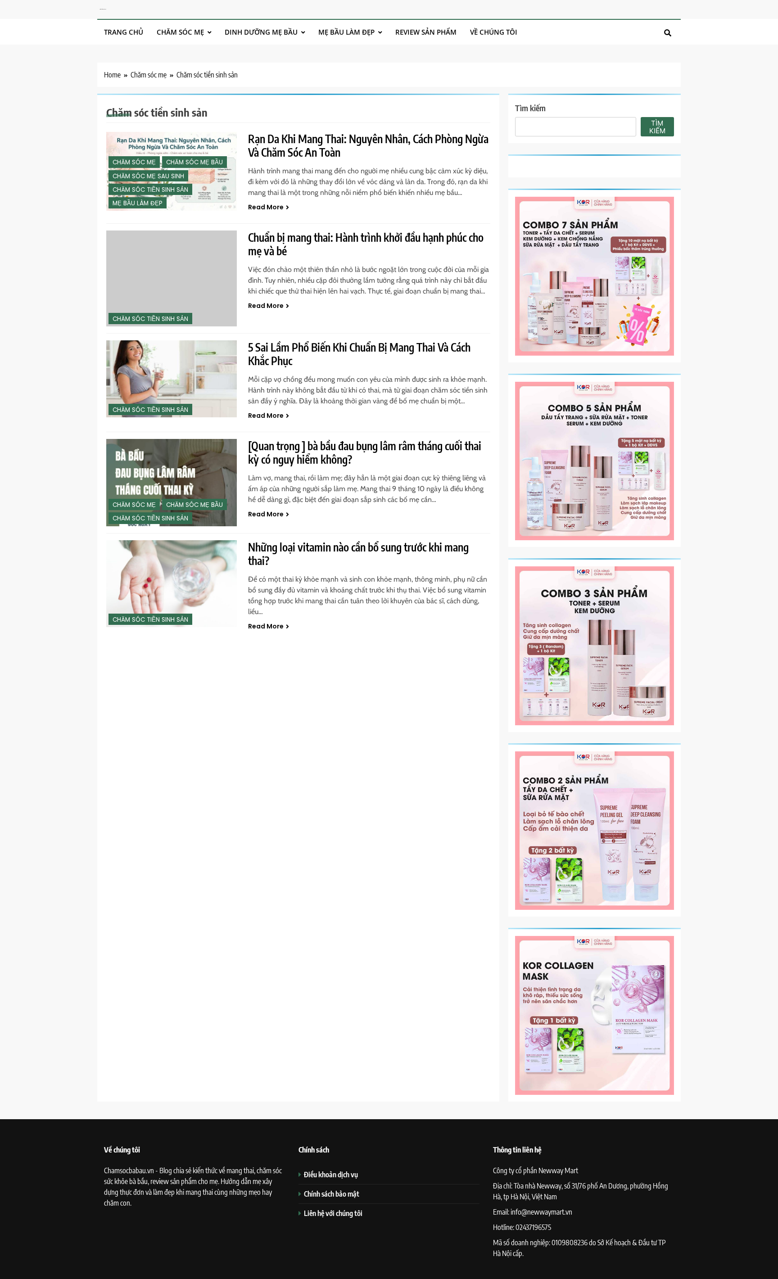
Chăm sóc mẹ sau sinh (148, 176)
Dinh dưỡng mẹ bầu (261, 31)
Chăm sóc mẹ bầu (194, 162)
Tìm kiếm (530, 108)
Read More (266, 207)
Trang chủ (123, 31)
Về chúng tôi (493, 31)
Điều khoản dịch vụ (331, 1174)
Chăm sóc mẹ (180, 31)
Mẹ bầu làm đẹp (346, 31)
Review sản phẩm (426, 31)
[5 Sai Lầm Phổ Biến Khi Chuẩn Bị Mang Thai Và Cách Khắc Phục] (171, 378)
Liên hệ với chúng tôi (333, 1213)
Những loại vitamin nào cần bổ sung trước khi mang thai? (358, 553)
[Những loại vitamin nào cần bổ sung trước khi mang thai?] (171, 583)
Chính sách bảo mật (331, 1193)
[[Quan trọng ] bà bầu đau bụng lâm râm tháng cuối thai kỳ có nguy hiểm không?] (171, 482)
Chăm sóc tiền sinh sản (150, 189)
